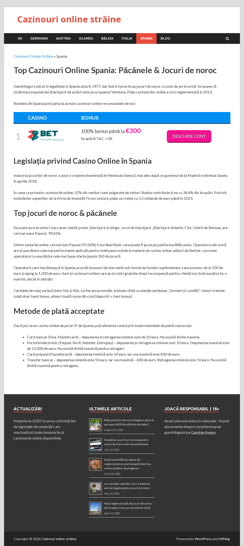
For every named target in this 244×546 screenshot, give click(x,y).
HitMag (224, 539)
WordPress (203, 539)
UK (20, 38)
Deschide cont (189, 136)
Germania (39, 38)
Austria (63, 38)
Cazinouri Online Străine (33, 56)
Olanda (86, 38)
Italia (127, 38)
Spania (146, 38)
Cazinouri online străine (69, 19)
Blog (165, 38)
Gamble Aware (203, 432)
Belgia (107, 38)
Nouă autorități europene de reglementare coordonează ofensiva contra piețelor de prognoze (127, 464)
